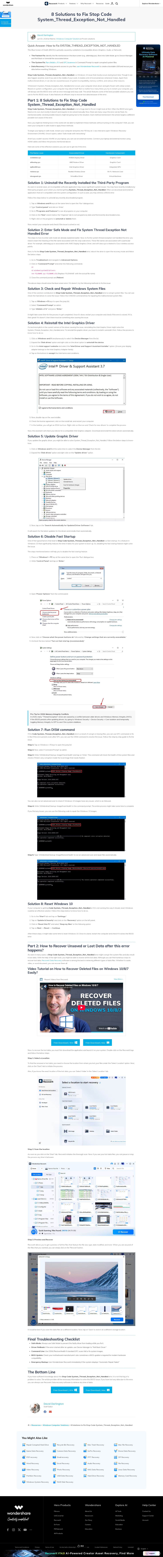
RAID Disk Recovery (65, 1482)
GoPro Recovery (94, 1451)
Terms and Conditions (22, 1547)
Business (118, 1529)
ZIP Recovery (123, 1457)
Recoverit (57, 1520)
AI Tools (118, 1511)
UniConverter (59, 1516)
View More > (118, 979)
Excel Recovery (63, 1463)
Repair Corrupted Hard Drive (37, 1445)
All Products (58, 1533)
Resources (100, 4)
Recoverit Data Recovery (52, 960)
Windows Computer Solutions (68, 39)
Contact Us (146, 1511)
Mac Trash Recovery (96, 1445)
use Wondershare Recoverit (88, 66)
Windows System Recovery (37, 1482)
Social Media (120, 1520)
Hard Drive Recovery (96, 1476)
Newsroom (89, 1516)
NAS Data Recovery (96, 1469)
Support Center (148, 1516)
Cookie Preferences (101, 1547)
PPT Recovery (93, 1457)
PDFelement (58, 1529)
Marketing (119, 1516)
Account (145, 1520)
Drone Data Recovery (127, 1451)
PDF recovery (31, 1457)
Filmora (57, 1511)
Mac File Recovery (125, 1445)
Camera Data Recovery (66, 1451)
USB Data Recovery (65, 1476)
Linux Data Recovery (126, 1469)
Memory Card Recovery (127, 1476)
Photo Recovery (63, 1469)
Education (88, 1529)
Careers (88, 1525)
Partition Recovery (33, 1476)
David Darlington (45, 35)
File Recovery (123, 1463)
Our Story (88, 1520)
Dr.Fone (57, 1525)
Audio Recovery (94, 1463)
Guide (107, 4)
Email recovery (63, 1457)
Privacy (37, 1547)
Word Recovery (32, 1463)
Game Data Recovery (35, 1451)
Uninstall (131, 1547)
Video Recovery (32, 1469)
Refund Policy (117, 1547)
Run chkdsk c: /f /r (53, 62)
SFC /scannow (69, 62)
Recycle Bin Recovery (65, 1445)
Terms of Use (49, 1547)
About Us (88, 1511)
